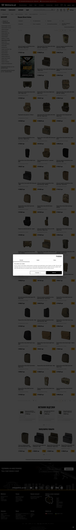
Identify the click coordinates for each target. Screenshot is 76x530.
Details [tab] (38, 260)
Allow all (54, 272)
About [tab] (54, 260)
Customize (37, 272)
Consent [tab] (21, 260)
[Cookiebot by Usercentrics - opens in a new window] (57, 256)
